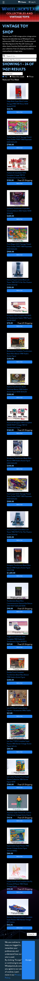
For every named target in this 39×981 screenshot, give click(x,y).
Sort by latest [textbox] (7, 74)
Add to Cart (19, 112)
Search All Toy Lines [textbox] (12, 60)
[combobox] (19, 59)
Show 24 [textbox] (31, 934)
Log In (33, 2)
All (6, 77)
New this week (18, 77)
